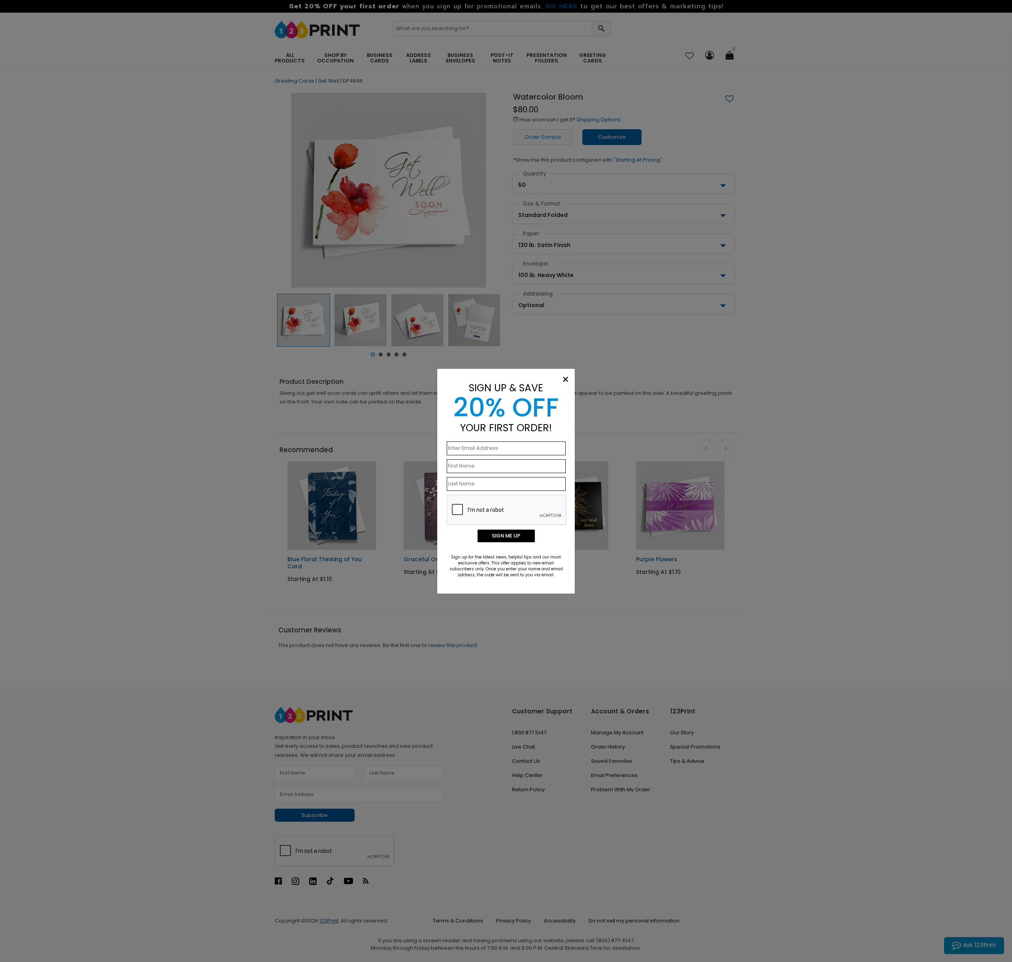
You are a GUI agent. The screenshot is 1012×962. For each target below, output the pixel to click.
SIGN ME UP (506, 535)
